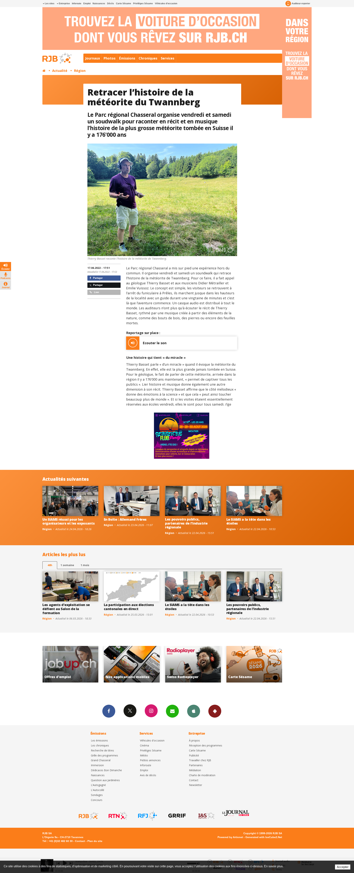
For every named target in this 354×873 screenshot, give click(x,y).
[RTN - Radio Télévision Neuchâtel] (117, 815)
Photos (109, 58)
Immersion (97, 765)
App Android (214, 711)
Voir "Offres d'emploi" (193, 664)
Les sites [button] (49, 3)
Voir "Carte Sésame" (132, 664)
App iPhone (193, 711)
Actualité (59, 70)
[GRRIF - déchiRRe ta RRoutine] (176, 815)
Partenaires (196, 765)
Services (167, 58)
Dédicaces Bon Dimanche (106, 770)
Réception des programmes (205, 745)
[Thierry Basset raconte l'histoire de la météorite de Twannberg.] (162, 200)
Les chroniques (100, 745)
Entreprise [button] (64, 3)
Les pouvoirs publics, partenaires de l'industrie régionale (186, 523)
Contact (193, 780)
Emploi (87, 3)
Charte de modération (202, 775)
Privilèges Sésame (143, 3)
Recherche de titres (102, 750)
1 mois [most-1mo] (85, 565)
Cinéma (144, 745)
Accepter (342, 867)
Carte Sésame (123, 3)
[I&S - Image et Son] (206, 815)
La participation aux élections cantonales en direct (129, 607)
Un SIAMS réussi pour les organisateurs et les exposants (68, 521)
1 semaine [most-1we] (67, 565)
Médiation (195, 770)
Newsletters (172, 711)
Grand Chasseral (100, 760)
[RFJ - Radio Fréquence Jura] (147, 815)
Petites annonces (150, 760)
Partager (97, 278)
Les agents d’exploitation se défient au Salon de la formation (66, 609)
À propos (194, 740)
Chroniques (148, 58)
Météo (144, 755)
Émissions (127, 58)
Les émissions (99, 740)
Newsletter (195, 785)
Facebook (108, 711)
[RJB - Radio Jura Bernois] (88, 815)
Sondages (97, 795)
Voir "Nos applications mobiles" (254, 664)
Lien (96, 292)
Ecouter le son (154, 343)
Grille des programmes (104, 755)
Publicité (194, 755)
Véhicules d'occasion (166, 3)
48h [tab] (50, 565)
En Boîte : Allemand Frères (125, 519)
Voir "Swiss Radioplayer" (70, 664)
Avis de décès (148, 775)
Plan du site (94, 841)
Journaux (92, 58)
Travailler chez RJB (200, 760)
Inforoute (76, 3)
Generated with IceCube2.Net (263, 837)
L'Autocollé (97, 790)
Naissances (99, 3)
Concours (96, 800)
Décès (110, 3)
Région (80, 70)
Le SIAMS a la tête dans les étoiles (248, 521)
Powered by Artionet (230, 837)
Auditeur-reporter (301, 3)
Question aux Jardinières (105, 780)
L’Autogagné (98, 785)
